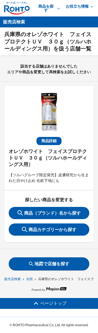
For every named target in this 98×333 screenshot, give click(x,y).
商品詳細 (49, 141)
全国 (29, 279)
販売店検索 (12, 279)
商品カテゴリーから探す (52, 229)
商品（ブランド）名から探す (52, 213)
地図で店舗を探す (52, 263)
